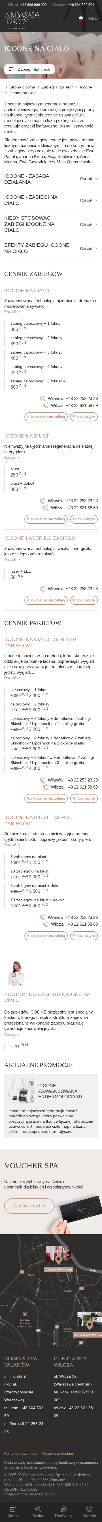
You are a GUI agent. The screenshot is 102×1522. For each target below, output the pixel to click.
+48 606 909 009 (33, 5)
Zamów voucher (29, 1205)
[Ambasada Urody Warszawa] (22, 20)
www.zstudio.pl (42, 1494)
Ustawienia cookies (58, 1453)
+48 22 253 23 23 (82, 398)
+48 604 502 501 (81, 5)
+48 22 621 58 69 (82, 405)
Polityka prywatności (21, 1453)
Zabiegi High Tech (33, 69)
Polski (93, 18)
